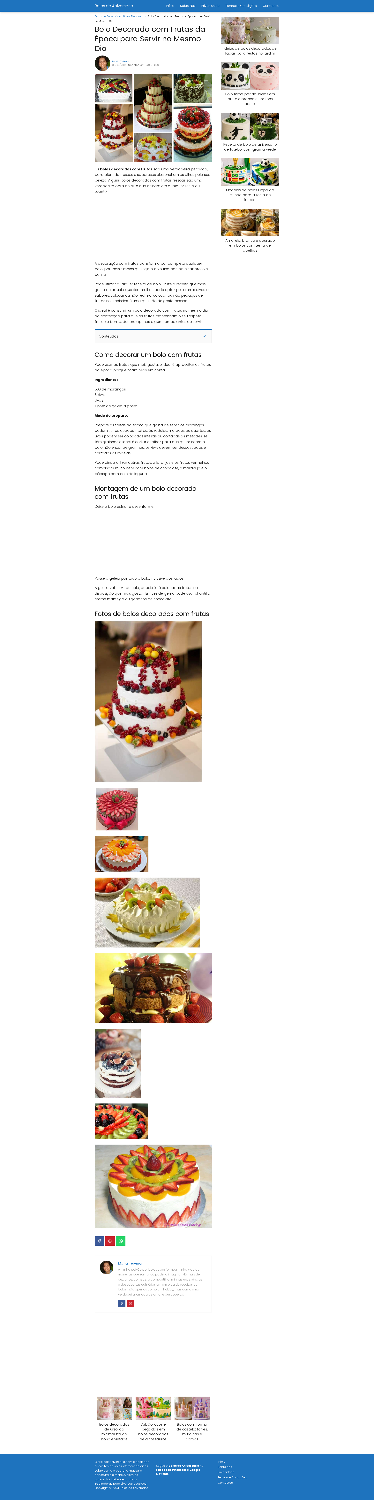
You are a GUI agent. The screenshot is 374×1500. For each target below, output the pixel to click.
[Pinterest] (110, 1241)
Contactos (271, 6)
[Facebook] (99, 1241)
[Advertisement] (153, 227)
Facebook (163, 1470)
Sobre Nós (188, 6)
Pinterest (179, 1470)
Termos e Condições (241, 6)
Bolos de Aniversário (114, 6)
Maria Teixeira (121, 61)
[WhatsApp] (120, 1241)
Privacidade (210, 6)
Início (170, 6)
